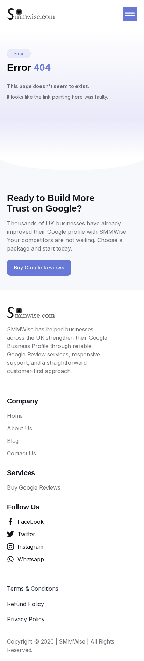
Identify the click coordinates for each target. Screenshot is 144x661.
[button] (130, 14)
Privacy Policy (26, 619)
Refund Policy (25, 603)
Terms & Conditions (32, 588)
